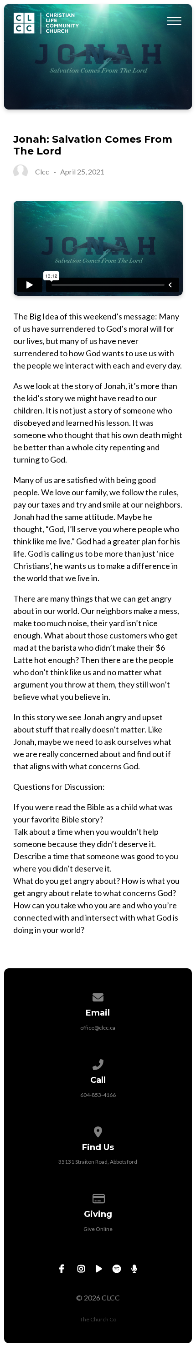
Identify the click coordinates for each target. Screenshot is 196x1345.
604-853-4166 (98, 1094)
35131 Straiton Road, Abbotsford (97, 1161)
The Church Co (98, 1319)
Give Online (98, 1228)
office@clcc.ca (97, 1027)
